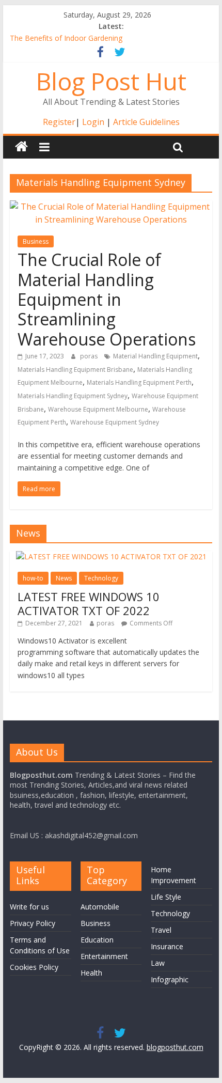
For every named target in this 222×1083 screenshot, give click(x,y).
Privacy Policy (32, 923)
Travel (161, 930)
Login (93, 122)
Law (158, 963)
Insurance (167, 946)
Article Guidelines (146, 122)
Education (97, 940)
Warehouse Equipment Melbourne (98, 409)
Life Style (166, 897)
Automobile (100, 907)
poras (89, 356)
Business (36, 241)
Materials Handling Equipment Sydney (73, 395)
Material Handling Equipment (155, 356)
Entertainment (104, 956)
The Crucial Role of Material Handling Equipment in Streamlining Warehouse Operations (107, 299)
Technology (101, 578)
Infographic (169, 979)
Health (91, 973)
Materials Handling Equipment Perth (139, 382)
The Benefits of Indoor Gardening (66, 39)
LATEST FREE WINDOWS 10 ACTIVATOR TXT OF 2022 (89, 603)
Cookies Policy (34, 967)
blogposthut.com (175, 1047)
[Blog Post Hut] (21, 147)
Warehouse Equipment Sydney (114, 422)
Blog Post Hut (111, 81)
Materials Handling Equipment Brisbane (75, 369)
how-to (33, 578)
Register (59, 122)
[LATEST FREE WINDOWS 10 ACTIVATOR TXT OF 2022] (111, 556)
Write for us (29, 907)
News (64, 578)
